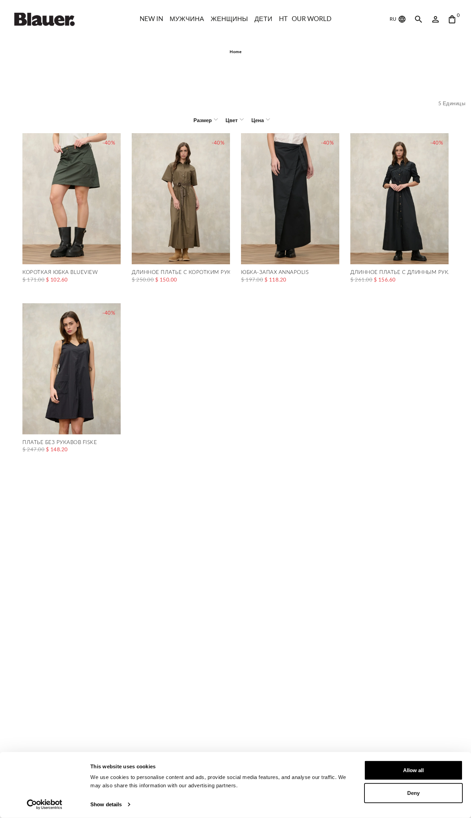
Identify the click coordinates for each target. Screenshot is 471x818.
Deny (413, 793)
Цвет (232, 120)
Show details (106, 804)
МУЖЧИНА (187, 18)
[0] (452, 19)
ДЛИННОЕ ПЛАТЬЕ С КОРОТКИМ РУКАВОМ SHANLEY (181, 272)
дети (263, 18)
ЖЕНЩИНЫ (229, 18)
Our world (311, 18)
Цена (257, 120)
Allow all (413, 770)
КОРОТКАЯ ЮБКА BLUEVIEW (60, 272)
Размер (202, 120)
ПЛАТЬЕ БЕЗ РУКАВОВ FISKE (59, 442)
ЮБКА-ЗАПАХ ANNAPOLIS (275, 272)
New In (151, 18)
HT (283, 18)
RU (393, 19)
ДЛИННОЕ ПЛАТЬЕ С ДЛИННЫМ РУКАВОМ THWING (399, 272)
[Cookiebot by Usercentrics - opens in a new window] (44, 804)
